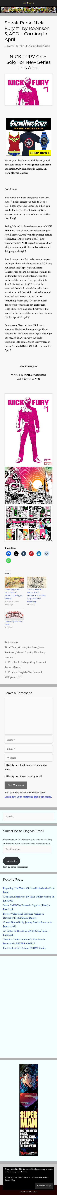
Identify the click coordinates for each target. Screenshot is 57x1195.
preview (9, 657)
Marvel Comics (24, 652)
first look (32, 647)
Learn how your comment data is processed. (28, 796)
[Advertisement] (28, 1006)
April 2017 (20, 647)
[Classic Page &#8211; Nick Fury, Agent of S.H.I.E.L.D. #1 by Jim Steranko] (14, 582)
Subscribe (12, 861)
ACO (11, 647)
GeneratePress (28, 1191)
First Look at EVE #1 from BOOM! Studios (24, 948)
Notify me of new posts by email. (24, 776)
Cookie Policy (10, 1180)
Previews (13, 642)
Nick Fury (39, 652)
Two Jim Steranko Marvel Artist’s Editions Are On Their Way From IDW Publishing (36, 595)
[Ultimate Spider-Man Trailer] (14, 614)
